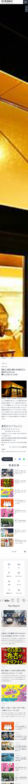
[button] (19, 459)
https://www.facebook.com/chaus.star (13, 451)
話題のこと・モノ (4, 363)
